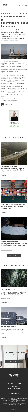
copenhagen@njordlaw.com (22, 398)
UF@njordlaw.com (14, 126)
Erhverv (12, 1)
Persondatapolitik (14, 386)
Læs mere (7, 175)
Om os (15, 384)
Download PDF (20, 105)
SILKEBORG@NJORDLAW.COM (20, 400)
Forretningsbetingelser (14, 389)
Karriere (20, 384)
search (22, 5)
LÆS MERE (4, 302)
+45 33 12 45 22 (13, 404)
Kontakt (7, 384)
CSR (12, 384)
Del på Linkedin (9, 104)
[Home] (4, 5)
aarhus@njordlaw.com (21, 403)
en (26, 13)
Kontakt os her (14, 361)
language (19, 5)
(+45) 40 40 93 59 (14, 125)
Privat (16, 1)
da (23, 13)
